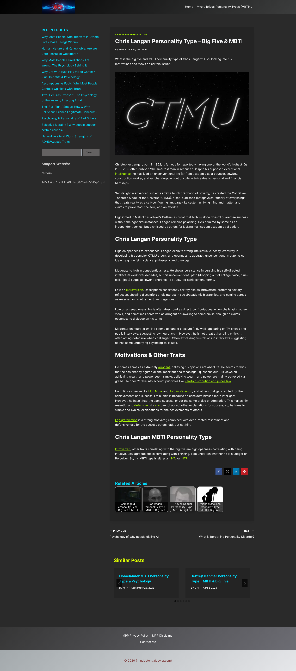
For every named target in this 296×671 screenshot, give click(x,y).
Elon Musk (155, 391)
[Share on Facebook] (218, 474)
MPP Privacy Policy (135, 635)
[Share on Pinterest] (244, 474)
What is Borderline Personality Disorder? (226, 534)
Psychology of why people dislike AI (134, 534)
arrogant (164, 367)
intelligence (123, 173)
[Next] (245, 583)
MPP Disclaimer (163, 635)
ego (157, 405)
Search (91, 152)
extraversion (134, 290)
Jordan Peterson (180, 391)
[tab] (175, 601)
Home (189, 6)
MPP (121, 49)
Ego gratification (126, 420)
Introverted (122, 449)
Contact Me (148, 642)
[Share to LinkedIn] (236, 474)
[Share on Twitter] (227, 474)
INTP (184, 458)
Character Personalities (131, 34)
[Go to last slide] (119, 583)
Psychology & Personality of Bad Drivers (69, 118)
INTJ (173, 458)
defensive (141, 405)
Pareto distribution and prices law (208, 381)
